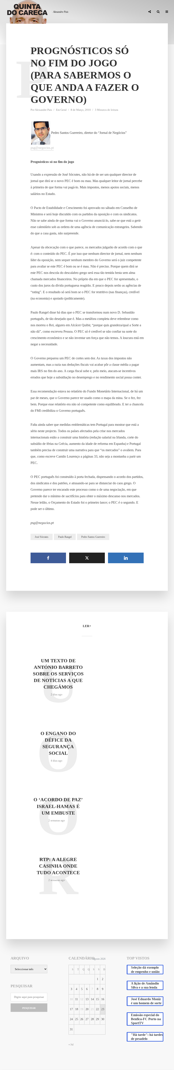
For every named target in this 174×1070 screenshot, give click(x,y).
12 (81, 999)
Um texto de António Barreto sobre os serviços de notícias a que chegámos (58, 674)
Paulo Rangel (65, 536)
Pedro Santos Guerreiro (93, 536)
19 (81, 1009)
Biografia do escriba (66, 12)
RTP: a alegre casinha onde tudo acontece (58, 866)
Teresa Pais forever (99, 12)
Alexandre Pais (43, 109)
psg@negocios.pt (42, 148)
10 (71, 999)
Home (42, 12)
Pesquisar (29, 1008)
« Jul (71, 1044)
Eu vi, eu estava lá (130, 12)
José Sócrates (41, 536)
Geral (63, 109)
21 (92, 1009)
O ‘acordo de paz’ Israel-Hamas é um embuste (58, 806)
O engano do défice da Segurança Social (58, 743)
